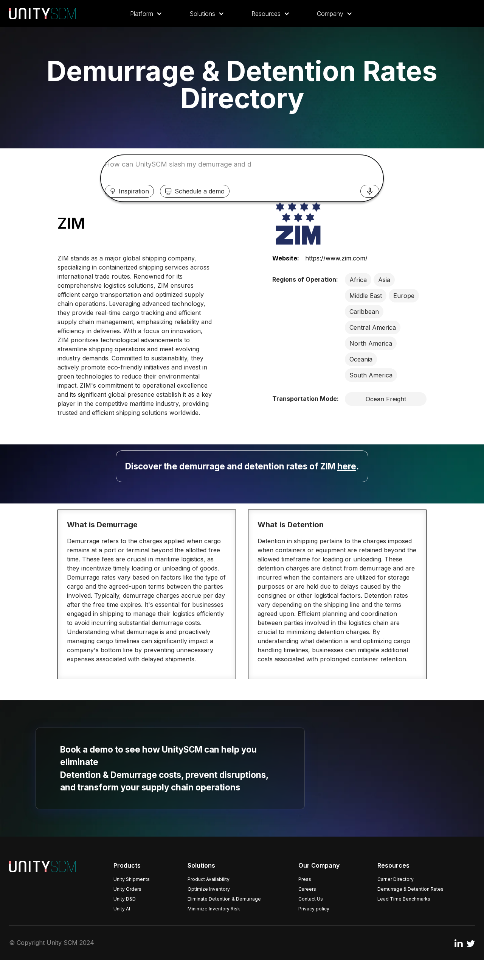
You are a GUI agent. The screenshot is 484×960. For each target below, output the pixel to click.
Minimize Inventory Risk (214, 909)
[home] (42, 13)
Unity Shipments (131, 879)
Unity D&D (124, 899)
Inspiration (134, 191)
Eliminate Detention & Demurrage (224, 899)
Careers (307, 889)
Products (127, 865)
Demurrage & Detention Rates (410, 889)
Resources (393, 865)
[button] (146, 13)
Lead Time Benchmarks (403, 899)
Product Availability (209, 879)
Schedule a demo (200, 191)
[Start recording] (369, 191)
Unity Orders (127, 889)
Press (304, 879)
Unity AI (121, 909)
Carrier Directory (395, 879)
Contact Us (310, 899)
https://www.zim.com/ (336, 258)
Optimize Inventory (209, 889)
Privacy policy (313, 909)
